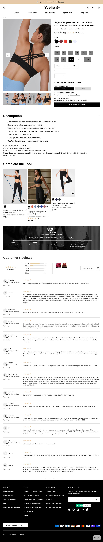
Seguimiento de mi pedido (33, 499)
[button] (99, 8)
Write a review (87, 268)
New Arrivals (50, 13)
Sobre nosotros (51, 491)
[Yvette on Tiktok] (87, 510)
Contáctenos (28, 511)
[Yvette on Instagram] (78, 510)
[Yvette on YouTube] (82, 510)
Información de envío (31, 495)
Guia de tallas (8, 495)
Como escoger (8, 491)
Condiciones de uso (53, 507)
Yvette (9, 534)
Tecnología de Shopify (17, 534)
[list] (27, 55)
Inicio (4, 17)
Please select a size (77, 105)
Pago (26, 515)
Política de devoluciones (32, 503)
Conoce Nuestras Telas (11, 507)
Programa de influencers (55, 495)
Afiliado (49, 499)
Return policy (83, 100)
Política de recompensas (32, 507)
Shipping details (75, 95)
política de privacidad (54, 503)
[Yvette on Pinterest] (73, 510)
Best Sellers (32, 13)
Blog (5, 503)
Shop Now (61, 2)
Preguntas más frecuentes (33, 491)
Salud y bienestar (9, 499)
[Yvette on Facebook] (69, 510)
